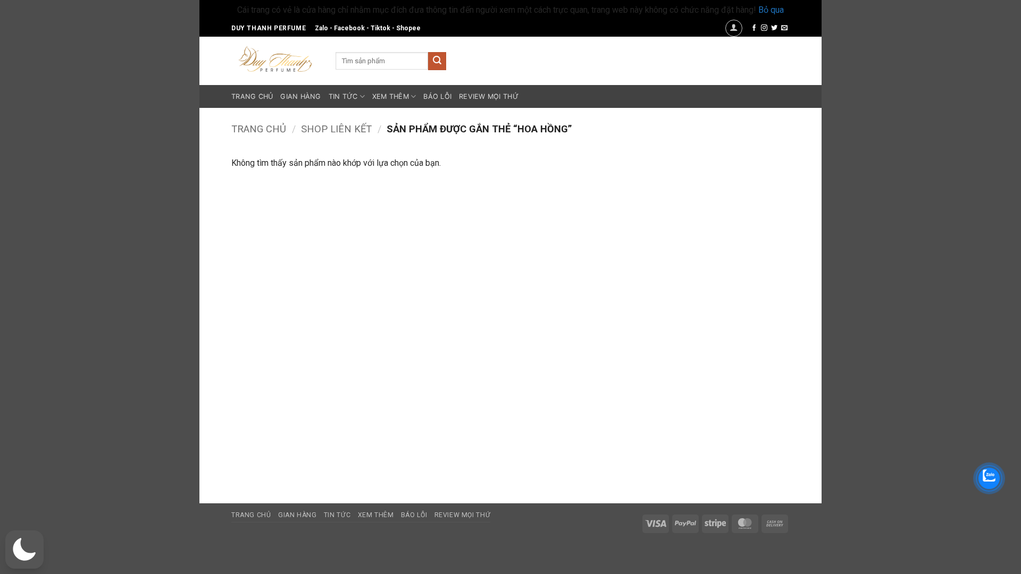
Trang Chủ (252, 96)
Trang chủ (258, 128)
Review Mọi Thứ (488, 96)
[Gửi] (437, 61)
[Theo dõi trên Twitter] (774, 28)
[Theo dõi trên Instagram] (764, 28)
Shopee (408, 28)
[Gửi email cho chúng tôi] (784, 28)
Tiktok (380, 28)
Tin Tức (343, 96)
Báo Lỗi (437, 96)
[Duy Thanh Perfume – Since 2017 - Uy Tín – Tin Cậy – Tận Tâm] (275, 58)
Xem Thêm (390, 96)
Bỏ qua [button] (771, 10)
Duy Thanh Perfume (268, 28)
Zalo (321, 28)
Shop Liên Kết (336, 128)
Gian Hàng (300, 96)
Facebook (349, 28)
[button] (733, 28)
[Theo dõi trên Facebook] (754, 28)
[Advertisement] (719, 315)
